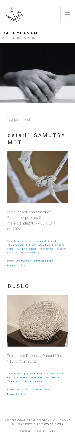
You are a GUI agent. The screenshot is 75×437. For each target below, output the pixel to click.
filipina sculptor (28, 248)
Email (53, 431)
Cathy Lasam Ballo (42, 260)
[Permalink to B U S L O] (37, 321)
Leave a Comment (17, 265)
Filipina (23, 377)
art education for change (30, 241)
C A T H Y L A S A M (19, 33)
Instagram (40, 431)
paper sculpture (36, 381)
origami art (55, 377)
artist (53, 241)
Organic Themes (53, 423)
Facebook (24, 431)
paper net (48, 248)
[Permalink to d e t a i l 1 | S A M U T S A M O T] (37, 177)
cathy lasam (17, 245)
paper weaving (31, 252)
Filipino (38, 377)
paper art (16, 381)
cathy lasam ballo (40, 245)
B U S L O (18, 286)
